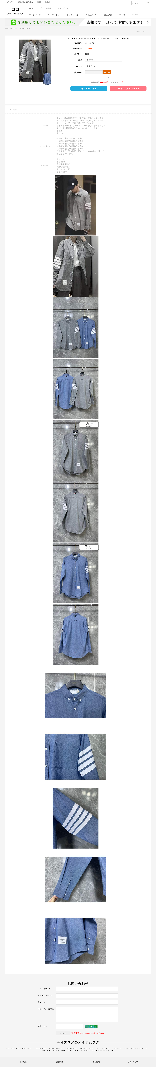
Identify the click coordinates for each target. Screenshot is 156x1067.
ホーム (7, 28)
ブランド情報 (45, 8)
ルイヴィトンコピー (102, 1048)
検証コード (42, 1026)
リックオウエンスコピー (89, 1050)
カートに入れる (90, 89)
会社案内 (96, 1062)
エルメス (108, 15)
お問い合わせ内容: (46, 1009)
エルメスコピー (129, 1048)
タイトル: (42, 1002)
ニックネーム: (44, 989)
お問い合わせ (63, 8)
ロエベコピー (26, 1048)
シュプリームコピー (12, 1048)
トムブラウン (15, 28)
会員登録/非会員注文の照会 (25, 2)
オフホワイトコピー (106, 1050)
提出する (63, 1033)
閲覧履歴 (39, 2)
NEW (31, 8)
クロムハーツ (91, 15)
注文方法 (59, 1062)
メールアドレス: (45, 995)
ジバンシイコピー (71, 1048)
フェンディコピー (40, 1048)
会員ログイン (10, 2)
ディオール (137, 15)
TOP (22, 28)
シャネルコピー (73, 1050)
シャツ (28, 28)
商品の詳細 (14, 110)
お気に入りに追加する (130, 89)
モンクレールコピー (55, 1048)
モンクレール (72, 15)
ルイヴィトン (54, 15)
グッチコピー (116, 1048)
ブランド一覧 (35, 15)
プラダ (122, 15)
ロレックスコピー (59, 1050)
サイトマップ (133, 1062)
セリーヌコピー (142, 1048)
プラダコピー (45, 1050)
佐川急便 (47, 2)
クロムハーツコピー (86, 1048)
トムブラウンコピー (140, 31)
